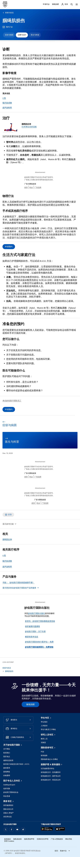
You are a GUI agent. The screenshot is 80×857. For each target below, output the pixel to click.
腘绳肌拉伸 (7, 539)
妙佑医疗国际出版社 (36, 613)
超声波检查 (7, 107)
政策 (26, 187)
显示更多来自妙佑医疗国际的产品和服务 (19, 588)
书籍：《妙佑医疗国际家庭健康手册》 (18, 582)
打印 (10, 514)
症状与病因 (9, 35)
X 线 (4, 98)
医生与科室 (35, 35)
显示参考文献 (8, 524)
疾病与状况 (9, 13)
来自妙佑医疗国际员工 (11, 401)
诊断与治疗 (22, 35)
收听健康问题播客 (32, 626)
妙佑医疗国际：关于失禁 (35, 631)
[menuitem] (8, 35)
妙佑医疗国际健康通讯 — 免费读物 (39, 647)
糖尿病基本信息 (31, 637)
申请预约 (8, 246)
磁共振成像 (7, 103)
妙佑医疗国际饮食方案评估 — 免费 (39, 642)
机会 (31, 187)
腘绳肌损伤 (13, 20)
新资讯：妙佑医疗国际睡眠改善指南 (40, 621)
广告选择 (38, 187)
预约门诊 (9, 27)
